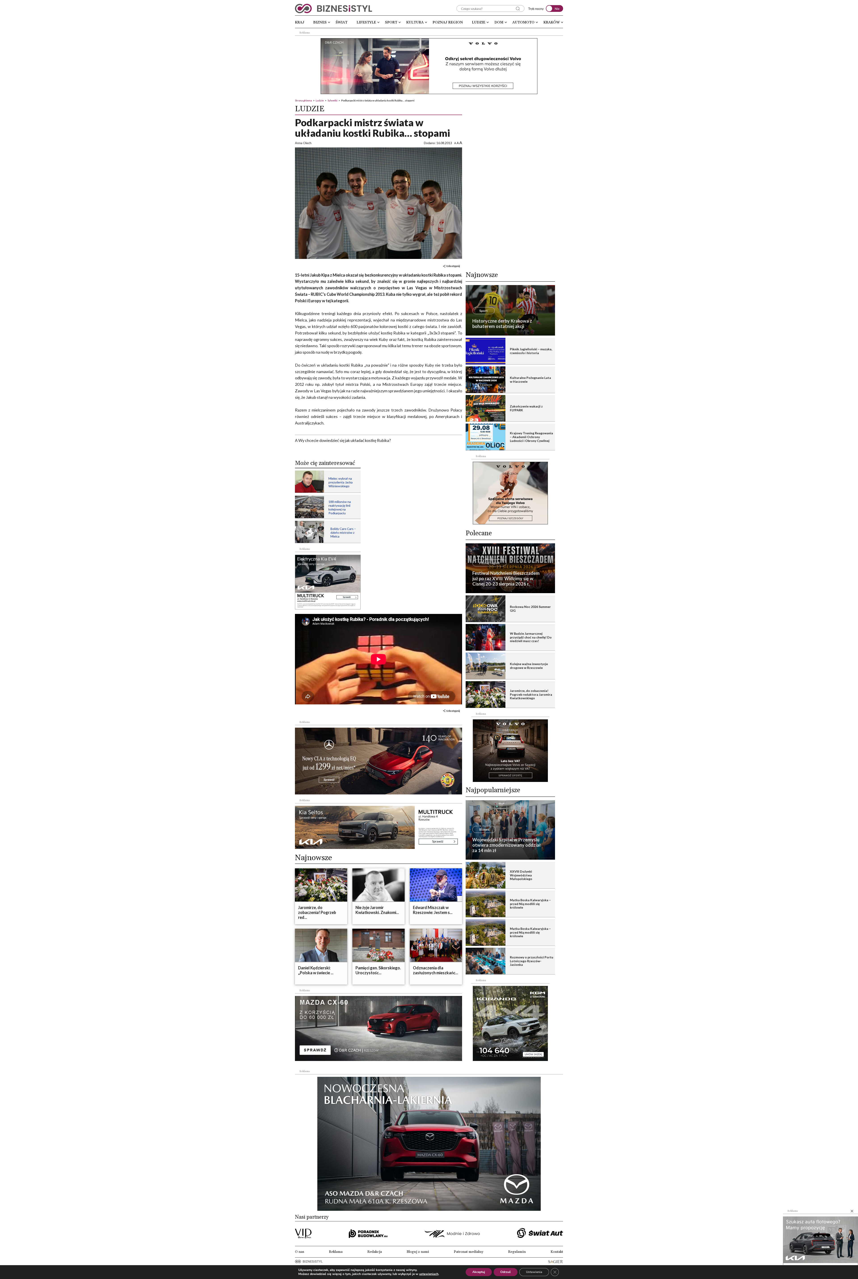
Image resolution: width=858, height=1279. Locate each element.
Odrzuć (505, 1272)
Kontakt (557, 1252)
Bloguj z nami (418, 1252)
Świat (341, 22)
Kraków (551, 22)
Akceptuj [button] (478, 1272)
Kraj (299, 22)
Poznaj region (448, 22)
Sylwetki (332, 100)
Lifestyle (366, 22)
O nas (299, 1252)
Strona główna (303, 100)
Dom (498, 22)
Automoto (523, 22)
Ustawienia (534, 1272)
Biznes (320, 22)
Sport (391, 22)
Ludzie (478, 22)
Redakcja (374, 1252)
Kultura (415, 22)
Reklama (336, 1252)
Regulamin (517, 1252)
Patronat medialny (468, 1252)
